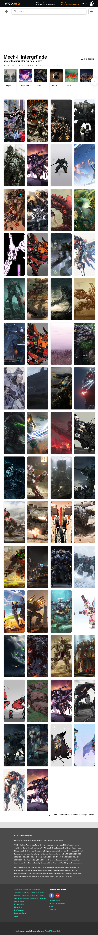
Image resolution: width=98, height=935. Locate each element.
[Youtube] (58, 897)
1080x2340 (36, 889)
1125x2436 (18, 898)
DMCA (59, 931)
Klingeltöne (18, 907)
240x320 (25, 892)
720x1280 (17, 892)
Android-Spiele (19, 901)
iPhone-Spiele (19, 904)
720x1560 (25, 895)
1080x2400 (27, 889)
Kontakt (51, 906)
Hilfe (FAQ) (52, 909)
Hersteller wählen (54, 900)
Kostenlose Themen (20, 913)
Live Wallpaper (19, 910)
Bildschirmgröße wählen (57, 903)
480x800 (41, 892)
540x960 (26, 898)
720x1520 (42, 898)
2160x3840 (34, 898)
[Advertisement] (49, 34)
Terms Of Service (50, 931)
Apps (16, 916)
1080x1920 (18, 889)
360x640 (41, 895)
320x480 (17, 895)
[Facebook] (52, 897)
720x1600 (33, 892)
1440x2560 (33, 895)
